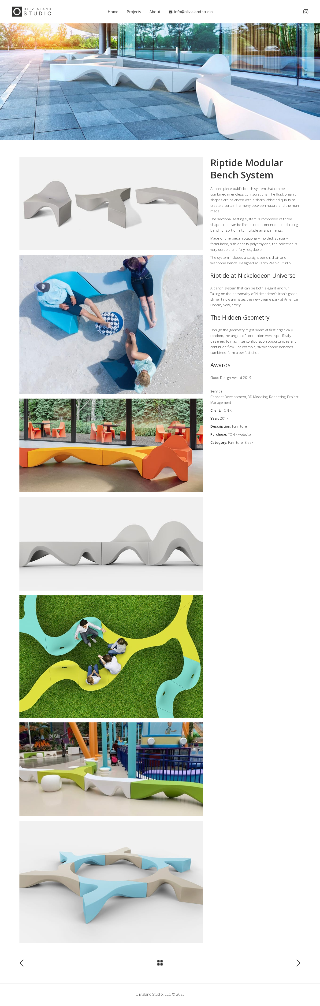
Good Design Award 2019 (230, 377)
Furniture (235, 442)
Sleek (249, 442)
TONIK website (239, 434)
